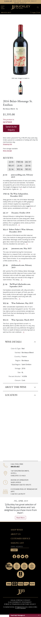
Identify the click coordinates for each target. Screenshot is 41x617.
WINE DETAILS (13, 341)
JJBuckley (20, 7)
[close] (38, 7)
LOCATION (11, 395)
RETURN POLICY (29, 604)
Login (33, 13)
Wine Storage (7, 151)
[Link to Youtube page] (26, 556)
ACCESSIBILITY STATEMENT (20, 602)
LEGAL (13, 600)
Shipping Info (7, 144)
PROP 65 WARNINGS (13, 604)
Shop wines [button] (17, 530)
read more (20, 518)
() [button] (39, 13)
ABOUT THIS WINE (15, 387)
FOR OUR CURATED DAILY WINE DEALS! (20, 2)
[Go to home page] (20, 591)
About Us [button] (15, 534)
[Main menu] (2, 7)
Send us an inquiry (11, 128)
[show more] (21, 189)
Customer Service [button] (20, 538)
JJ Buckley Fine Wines (9, 607)
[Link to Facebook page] (14, 556)
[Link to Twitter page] (22, 556)
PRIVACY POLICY (23, 600)
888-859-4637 (15, 467)
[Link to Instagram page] (18, 556)
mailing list (17, 543)
